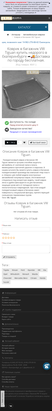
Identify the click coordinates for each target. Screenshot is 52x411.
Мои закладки (7, 350)
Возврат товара (8, 317)
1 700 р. (12, 142)
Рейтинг (6, 234)
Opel (5, 274)
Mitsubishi (14, 274)
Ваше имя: (7, 225)
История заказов (8, 348)
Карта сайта (6, 319)
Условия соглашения (10, 302)
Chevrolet (7, 278)
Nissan (15, 270)
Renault (25, 274)
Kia (44, 270)
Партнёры (5, 334)
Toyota (6, 270)
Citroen (34, 278)
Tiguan (13, 197)
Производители (8, 329)
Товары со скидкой (9, 336)
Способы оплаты (8, 382)
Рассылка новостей (9, 353)
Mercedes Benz (21, 278)
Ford (23, 270)
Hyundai (31, 270)
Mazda (35, 274)
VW (8, 197)
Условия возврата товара (11, 300)
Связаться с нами (8, 314)
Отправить (10, 257)
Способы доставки (9, 379)
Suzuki (6, 282)
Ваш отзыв (7, 243)
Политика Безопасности (11, 305)
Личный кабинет (8, 345)
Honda (42, 278)
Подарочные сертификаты (12, 331)
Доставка (5, 297)
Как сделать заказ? (9, 377)
